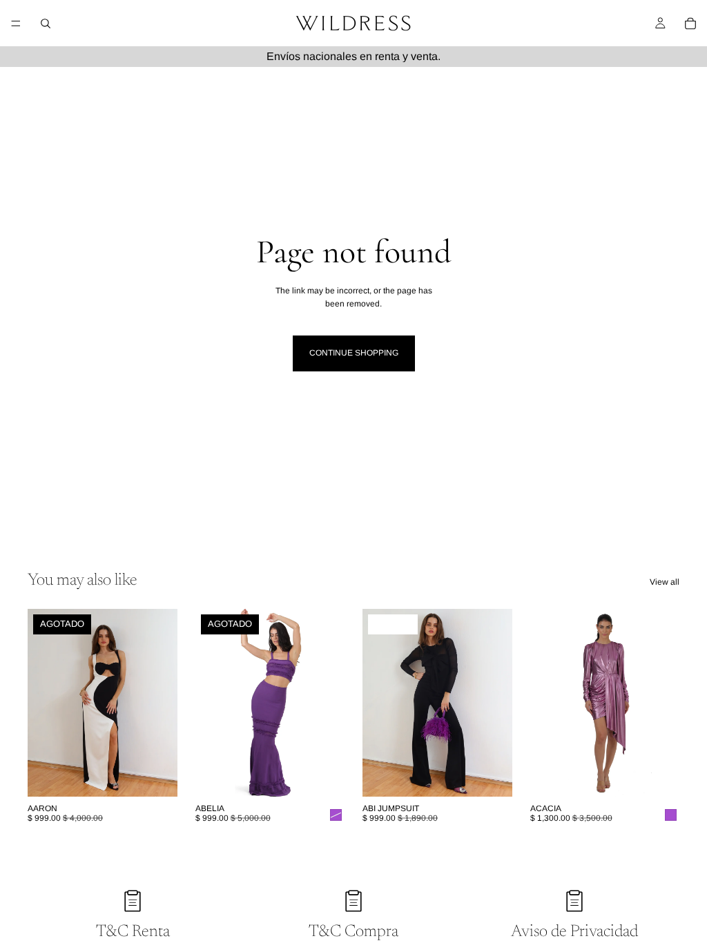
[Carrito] (690, 23)
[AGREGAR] (658, 775)
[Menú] (16, 23)
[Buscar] (45, 23)
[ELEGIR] (490, 775)
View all (664, 582)
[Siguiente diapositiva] (162, 703)
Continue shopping (353, 353)
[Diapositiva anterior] (43, 703)
